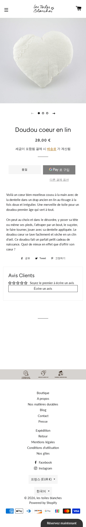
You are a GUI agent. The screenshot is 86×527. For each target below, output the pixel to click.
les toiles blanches (49, 498)
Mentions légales (43, 442)
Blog (43, 410)
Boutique (43, 393)
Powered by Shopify (43, 503)
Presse (43, 421)
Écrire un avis (43, 288)
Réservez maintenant (62, 523)
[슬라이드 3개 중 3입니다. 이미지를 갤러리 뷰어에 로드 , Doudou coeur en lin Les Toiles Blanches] (47, 113)
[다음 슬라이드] (53, 113)
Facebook (45, 462)
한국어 (41, 491)
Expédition (43, 430)
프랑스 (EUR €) (41, 479)
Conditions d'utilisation (43, 448)
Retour (43, 436)
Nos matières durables (43, 404)
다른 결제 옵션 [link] (59, 179)
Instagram (45, 468)
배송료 (51, 149)
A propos (43, 398)
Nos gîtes (43, 453)
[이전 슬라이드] (32, 113)
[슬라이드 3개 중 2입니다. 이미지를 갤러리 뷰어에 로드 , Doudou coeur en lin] (43, 113)
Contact (43, 416)
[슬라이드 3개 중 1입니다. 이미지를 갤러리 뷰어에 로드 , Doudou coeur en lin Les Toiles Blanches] (39, 113)
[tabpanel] (43, 60)
